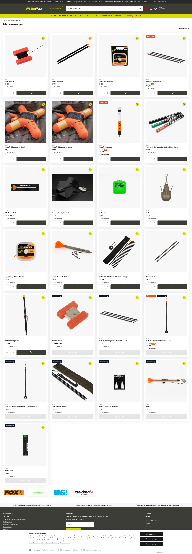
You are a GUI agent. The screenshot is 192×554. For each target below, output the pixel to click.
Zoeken (140, 8)
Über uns (6, 516)
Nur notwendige (151, 544)
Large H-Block (9, 81)
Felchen (73, 16)
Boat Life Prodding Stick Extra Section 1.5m (113, 341)
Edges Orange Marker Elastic (14, 277)
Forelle (87, 16)
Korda (6, 211)
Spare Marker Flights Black (60, 213)
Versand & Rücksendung (10, 524)
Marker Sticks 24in (58, 81)
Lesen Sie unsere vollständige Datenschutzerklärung (44, 543)
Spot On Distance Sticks (59, 406)
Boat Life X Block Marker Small (15, 147)
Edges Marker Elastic (105, 81)
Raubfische (63, 16)
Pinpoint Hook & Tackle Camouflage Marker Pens (162, 147)
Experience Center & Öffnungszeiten (14, 519)
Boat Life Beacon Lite (105, 147)
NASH (147, 79)
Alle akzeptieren (151, 534)
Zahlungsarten (7, 522)
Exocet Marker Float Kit (59, 277)
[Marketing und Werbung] (83, 550)
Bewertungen (7, 527)
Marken (138, 16)
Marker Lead (150, 213)
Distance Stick (150, 277)
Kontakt (5, 529)
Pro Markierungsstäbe (12, 341)
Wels (80, 16)
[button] (13, 93)
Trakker (101, 275)
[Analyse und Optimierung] (60, 550)
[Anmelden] (151, 8)
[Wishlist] (155, 8)
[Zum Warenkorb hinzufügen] (31, 93)
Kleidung (117, 16)
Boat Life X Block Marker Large (62, 147)
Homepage (6, 20)
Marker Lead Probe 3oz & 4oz (108, 406)
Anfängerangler (106, 16)
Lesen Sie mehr (58, 2)
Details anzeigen (65, 543)
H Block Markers (57, 341)
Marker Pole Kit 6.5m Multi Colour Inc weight (113, 277)
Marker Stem (9, 470)
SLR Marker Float (10, 213)
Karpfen (54, 16)
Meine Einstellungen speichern (151, 539)
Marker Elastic (103, 213)
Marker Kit (149, 406)
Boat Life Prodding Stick (153, 81)
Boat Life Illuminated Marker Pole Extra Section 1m (21, 406)
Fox (6, 79)
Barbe (95, 16)
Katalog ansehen (54, 8)
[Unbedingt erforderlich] (31, 550)
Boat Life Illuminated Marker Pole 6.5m (158, 341)
